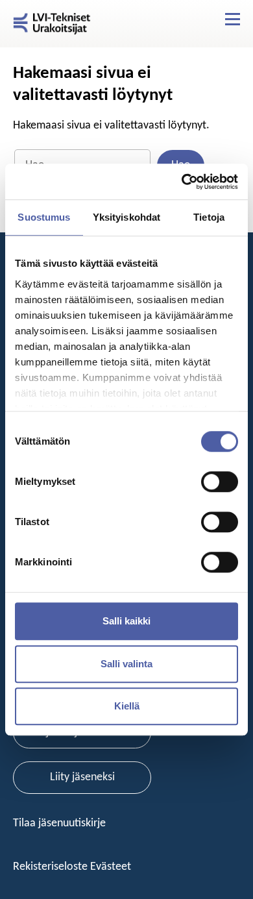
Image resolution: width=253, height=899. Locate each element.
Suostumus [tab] (44, 217)
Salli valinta (126, 663)
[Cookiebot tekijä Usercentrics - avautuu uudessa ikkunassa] (182, 181)
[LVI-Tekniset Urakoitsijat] (52, 23)
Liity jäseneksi (82, 777)
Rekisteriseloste (51, 867)
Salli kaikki (126, 620)
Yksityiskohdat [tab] (126, 217)
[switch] (219, 481)
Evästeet (110, 867)
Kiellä (126, 705)
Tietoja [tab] (208, 217)
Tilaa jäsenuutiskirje (60, 823)
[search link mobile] (210, 19)
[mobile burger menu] (232, 19)
